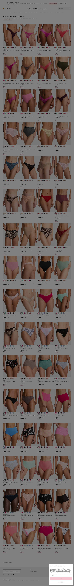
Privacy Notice (62, 573)
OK (61, 578)
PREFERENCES (61, 582)
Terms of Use (69, 573)
